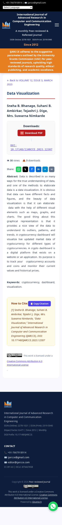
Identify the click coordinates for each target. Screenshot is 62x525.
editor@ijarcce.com (19, 462)
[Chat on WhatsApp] (53, 506)
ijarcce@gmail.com (37, 2)
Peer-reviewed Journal (39, 482)
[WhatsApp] (18, 169)
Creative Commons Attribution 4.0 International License (24, 363)
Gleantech (37, 502)
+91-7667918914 (14, 2)
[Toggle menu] (57, 24)
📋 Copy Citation (39, 303)
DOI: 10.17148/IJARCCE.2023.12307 (31, 147)
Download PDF (31, 133)
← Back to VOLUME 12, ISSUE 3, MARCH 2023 (30, 82)
